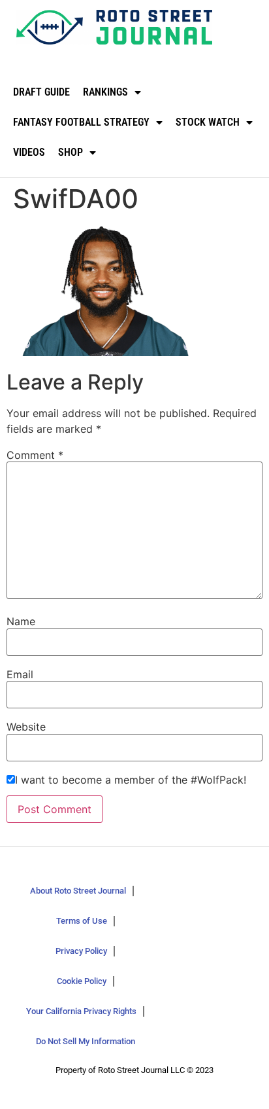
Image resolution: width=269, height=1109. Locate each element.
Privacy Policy (81, 951)
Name (21, 621)
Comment (35, 455)
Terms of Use (81, 921)
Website (26, 726)
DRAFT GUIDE (41, 92)
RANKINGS (105, 92)
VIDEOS (29, 152)
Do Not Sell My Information (85, 1041)
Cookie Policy (81, 981)
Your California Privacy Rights (81, 1011)
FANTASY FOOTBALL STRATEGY (81, 122)
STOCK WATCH (208, 122)
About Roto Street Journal (78, 891)
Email (20, 674)
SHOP (70, 152)
